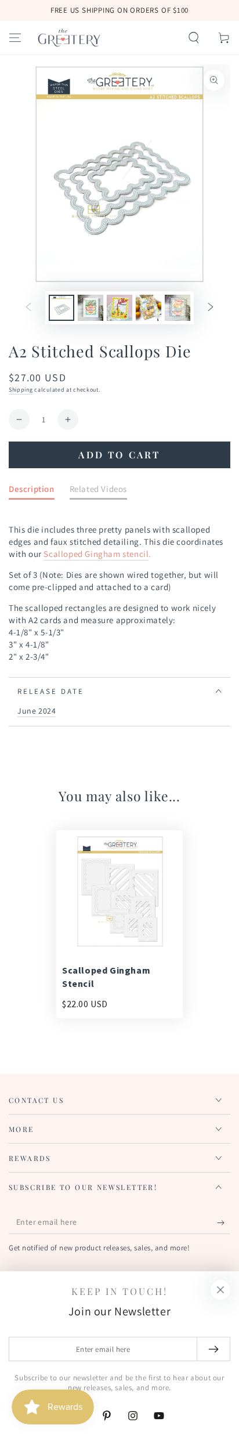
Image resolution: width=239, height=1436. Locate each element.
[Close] (220, 1290)
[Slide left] (28, 308)
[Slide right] (210, 308)
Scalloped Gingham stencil (96, 553)
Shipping (21, 389)
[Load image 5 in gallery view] (177, 308)
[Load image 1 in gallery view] (61, 308)
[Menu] (15, 38)
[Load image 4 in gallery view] (148, 308)
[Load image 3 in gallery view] (119, 308)
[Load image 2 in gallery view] (90, 308)
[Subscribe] (223, 1222)
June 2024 (36, 711)
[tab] (32, 491)
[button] (194, 38)
